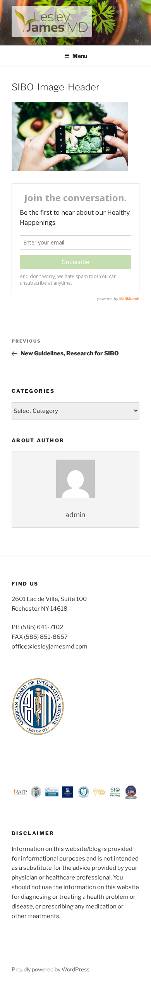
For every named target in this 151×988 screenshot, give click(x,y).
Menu (79, 56)
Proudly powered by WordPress (50, 969)
